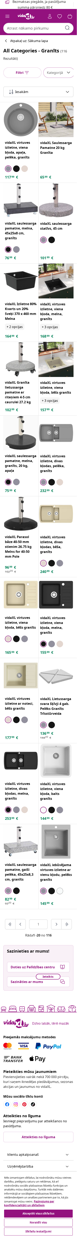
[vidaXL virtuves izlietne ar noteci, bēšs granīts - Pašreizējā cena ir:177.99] (20, 675)
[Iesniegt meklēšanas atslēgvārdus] (67, 27)
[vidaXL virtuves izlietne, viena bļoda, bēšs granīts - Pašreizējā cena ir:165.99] (20, 594)
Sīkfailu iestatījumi (38, 1231)
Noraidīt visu (38, 1222)
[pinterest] (24, 1104)
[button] (38, 1155)
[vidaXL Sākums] (26, 16)
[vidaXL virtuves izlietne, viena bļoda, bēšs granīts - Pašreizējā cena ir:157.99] (56, 359)
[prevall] (10, 924)
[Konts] (49, 16)
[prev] (20, 924)
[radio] (8, 168)
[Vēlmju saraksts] (59, 16)
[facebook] (7, 1104)
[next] (56, 924)
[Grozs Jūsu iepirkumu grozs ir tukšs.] (70, 16)
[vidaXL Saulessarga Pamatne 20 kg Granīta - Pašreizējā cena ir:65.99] (56, 119)
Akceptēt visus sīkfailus (38, 1213)
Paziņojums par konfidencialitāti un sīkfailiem (29, 1203)
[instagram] (16, 1104)
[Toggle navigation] (7, 16)
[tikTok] (33, 1104)
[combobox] (38, 28)
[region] (38, 1204)
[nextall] (66, 924)
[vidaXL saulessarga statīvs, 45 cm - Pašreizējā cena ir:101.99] (56, 200)
